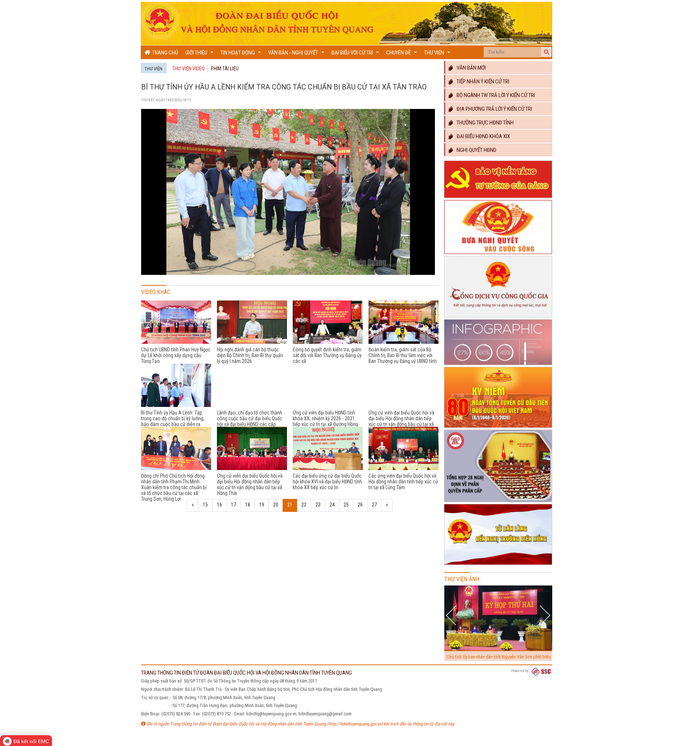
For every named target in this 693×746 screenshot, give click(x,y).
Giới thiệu (200, 54)
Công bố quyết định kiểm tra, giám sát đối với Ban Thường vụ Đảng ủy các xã (327, 355)
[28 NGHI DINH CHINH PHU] (498, 502)
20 (275, 505)
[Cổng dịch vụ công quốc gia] (498, 317)
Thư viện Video (188, 68)
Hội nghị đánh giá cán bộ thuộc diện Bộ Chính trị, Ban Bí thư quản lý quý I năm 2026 (250, 355)
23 (318, 505)
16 (219, 505)
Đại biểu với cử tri (356, 54)
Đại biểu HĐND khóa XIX (481, 136)
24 (332, 505)
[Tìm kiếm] (546, 52)
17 (233, 505)
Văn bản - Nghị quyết (297, 54)
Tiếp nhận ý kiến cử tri (481, 81)
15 (205, 505)
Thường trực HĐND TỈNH (483, 122)
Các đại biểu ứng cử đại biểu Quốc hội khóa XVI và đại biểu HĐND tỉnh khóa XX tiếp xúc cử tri (327, 481)
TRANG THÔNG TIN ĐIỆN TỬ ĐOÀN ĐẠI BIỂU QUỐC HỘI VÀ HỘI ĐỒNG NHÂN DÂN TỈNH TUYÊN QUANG (246, 673)
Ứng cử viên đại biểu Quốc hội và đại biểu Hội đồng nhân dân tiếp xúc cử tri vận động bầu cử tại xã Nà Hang (401, 421)
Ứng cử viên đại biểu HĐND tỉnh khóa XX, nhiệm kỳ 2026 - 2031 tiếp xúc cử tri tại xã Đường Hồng (325, 418)
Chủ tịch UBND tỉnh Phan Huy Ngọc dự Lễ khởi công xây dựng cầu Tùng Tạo (175, 355)
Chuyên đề (402, 54)
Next (545, 615)
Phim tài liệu (225, 68)
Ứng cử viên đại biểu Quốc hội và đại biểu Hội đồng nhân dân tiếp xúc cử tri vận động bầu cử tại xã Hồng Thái (250, 484)
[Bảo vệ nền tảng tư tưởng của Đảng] (498, 198)
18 (247, 505)
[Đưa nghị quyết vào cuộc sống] (498, 254)
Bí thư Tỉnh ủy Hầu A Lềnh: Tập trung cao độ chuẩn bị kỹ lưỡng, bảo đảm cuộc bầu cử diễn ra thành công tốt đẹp (172, 421)
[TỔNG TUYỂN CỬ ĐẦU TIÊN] (498, 428)
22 (303, 505)
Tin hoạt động (242, 54)
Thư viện (438, 54)
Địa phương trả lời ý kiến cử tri (492, 109)
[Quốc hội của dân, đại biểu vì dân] (498, 565)
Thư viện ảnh (461, 579)
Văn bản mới (469, 68)
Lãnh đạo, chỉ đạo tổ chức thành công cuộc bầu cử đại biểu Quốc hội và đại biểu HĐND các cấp (249, 418)
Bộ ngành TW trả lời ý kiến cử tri (494, 95)
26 (360, 505)
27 (374, 505)
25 (346, 505)
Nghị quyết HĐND (474, 150)
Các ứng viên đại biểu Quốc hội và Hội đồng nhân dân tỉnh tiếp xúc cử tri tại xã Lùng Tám (403, 481)
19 (261, 505)
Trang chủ (164, 52)
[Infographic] (498, 365)
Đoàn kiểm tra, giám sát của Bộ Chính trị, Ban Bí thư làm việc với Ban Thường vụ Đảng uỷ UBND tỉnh (403, 355)
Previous (452, 615)
